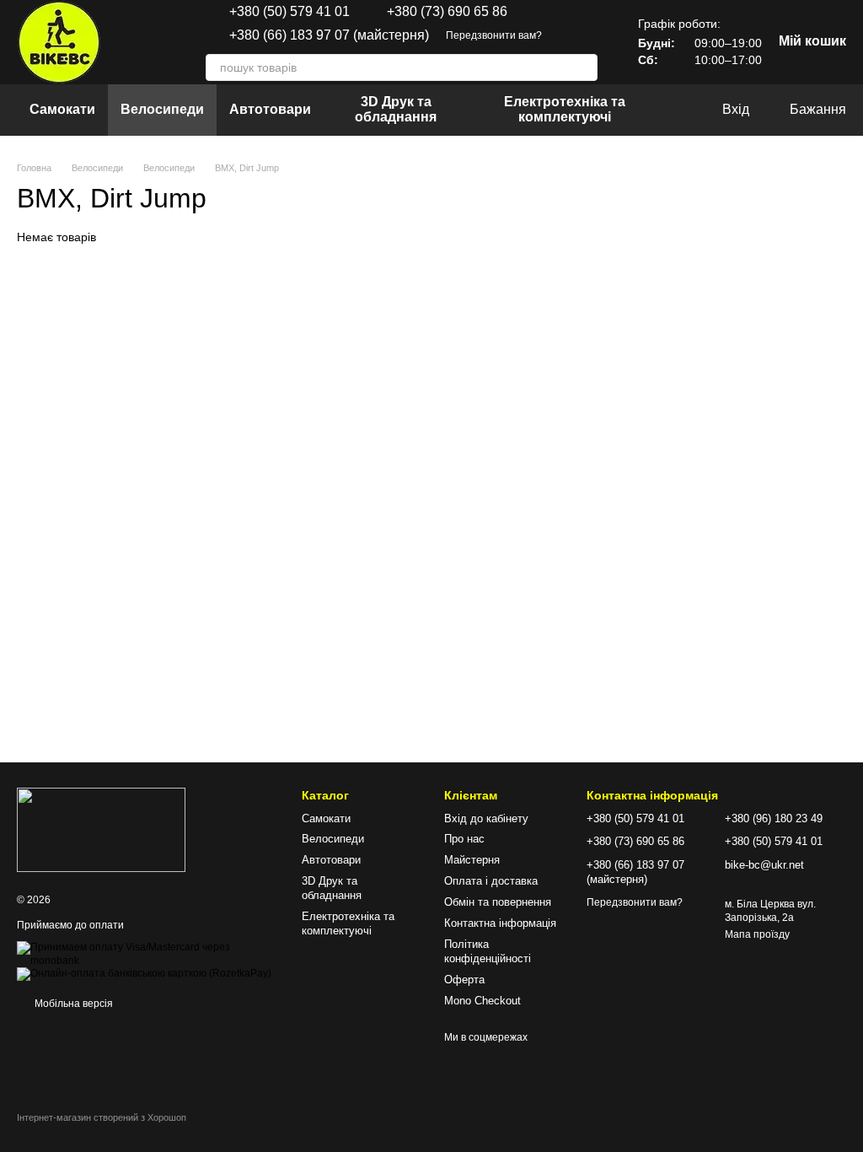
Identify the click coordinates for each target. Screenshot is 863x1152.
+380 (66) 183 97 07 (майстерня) (329, 35)
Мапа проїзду (757, 934)
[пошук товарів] (584, 67)
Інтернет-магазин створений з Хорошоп (101, 1117)
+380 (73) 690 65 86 (447, 12)
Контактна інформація (500, 923)
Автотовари (270, 109)
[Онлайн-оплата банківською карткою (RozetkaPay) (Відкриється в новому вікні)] (144, 973)
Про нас (464, 838)
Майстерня (472, 859)
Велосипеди (162, 109)
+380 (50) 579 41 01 (289, 12)
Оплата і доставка (491, 881)
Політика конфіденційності (487, 951)
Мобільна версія (72, 1003)
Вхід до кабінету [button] (486, 818)
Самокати (62, 109)
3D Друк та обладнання (396, 109)
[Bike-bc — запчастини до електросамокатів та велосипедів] (101, 829)
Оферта (464, 979)
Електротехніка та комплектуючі (564, 109)
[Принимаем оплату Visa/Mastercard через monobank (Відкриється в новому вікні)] (146, 954)
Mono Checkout (482, 1000)
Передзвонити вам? (494, 35)
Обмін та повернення (497, 902)
